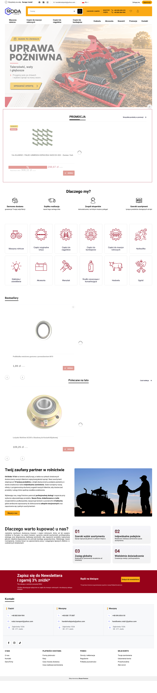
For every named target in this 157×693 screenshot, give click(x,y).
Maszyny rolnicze (13, 21)
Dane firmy (9, 662)
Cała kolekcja (144, 380)
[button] (79, 11)
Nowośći (121, 21)
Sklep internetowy (78, 678)
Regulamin (84, 659)
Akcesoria (109, 21)
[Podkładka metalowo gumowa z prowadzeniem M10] (43, 330)
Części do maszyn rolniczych (34, 21)
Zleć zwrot (122, 665)
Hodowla (97, 21)
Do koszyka (69, 173)
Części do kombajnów (77, 21)
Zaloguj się (136, 2)
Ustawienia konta (124, 659)
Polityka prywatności (88, 662)
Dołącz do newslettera (130, 579)
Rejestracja (147, 2)
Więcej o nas (12, 513)
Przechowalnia (123, 662)
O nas (7, 655)
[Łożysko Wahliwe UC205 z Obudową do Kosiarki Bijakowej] (43, 412)
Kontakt (145, 21)
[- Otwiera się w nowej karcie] (8, 643)
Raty (44, 659)
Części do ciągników (57, 21)
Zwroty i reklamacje (87, 655)
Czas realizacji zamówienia (53, 665)
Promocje (133, 21)
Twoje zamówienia (125, 655)
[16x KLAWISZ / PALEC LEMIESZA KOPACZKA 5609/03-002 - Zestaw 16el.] (42, 138)
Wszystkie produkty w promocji (133, 117)
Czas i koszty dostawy (51, 662)
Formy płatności (49, 655)
